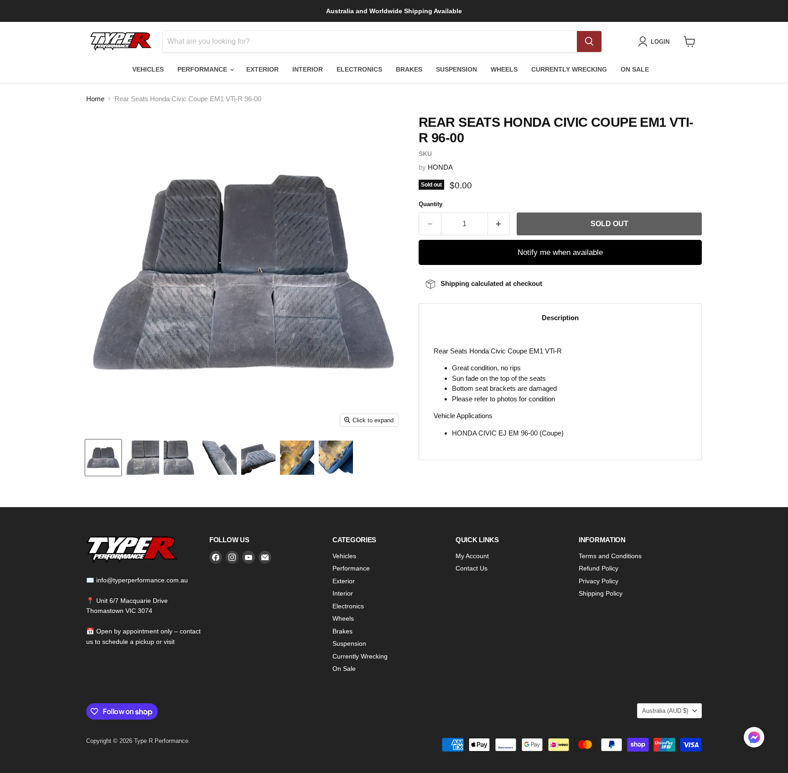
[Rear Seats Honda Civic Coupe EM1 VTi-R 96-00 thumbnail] (103, 458)
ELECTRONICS (359, 69)
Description (560, 318)
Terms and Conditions (610, 556)
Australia (665, 710)
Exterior (343, 581)
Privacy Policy (598, 581)
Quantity (430, 204)
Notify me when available (560, 252)
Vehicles (344, 556)
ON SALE (635, 69)
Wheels (343, 618)
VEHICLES (148, 69)
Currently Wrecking (360, 656)
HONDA (440, 167)
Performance (351, 568)
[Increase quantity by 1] (499, 224)
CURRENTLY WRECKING (569, 69)
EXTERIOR (262, 69)
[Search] (589, 41)
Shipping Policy (600, 593)
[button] (754, 738)
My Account (472, 556)
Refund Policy (598, 568)
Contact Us (471, 568)
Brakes (342, 631)
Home (95, 99)
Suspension (349, 643)
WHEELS (504, 69)
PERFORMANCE (203, 69)
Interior (342, 593)
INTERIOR (307, 69)
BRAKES (409, 69)
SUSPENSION (456, 69)
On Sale (344, 668)
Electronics (348, 606)
